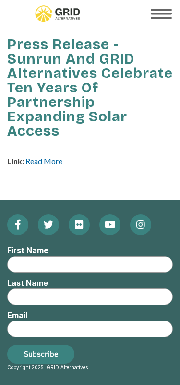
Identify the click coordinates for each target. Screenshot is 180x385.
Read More (43, 161)
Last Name (27, 283)
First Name (27, 250)
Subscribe (41, 354)
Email (17, 315)
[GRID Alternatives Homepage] (57, 13)
